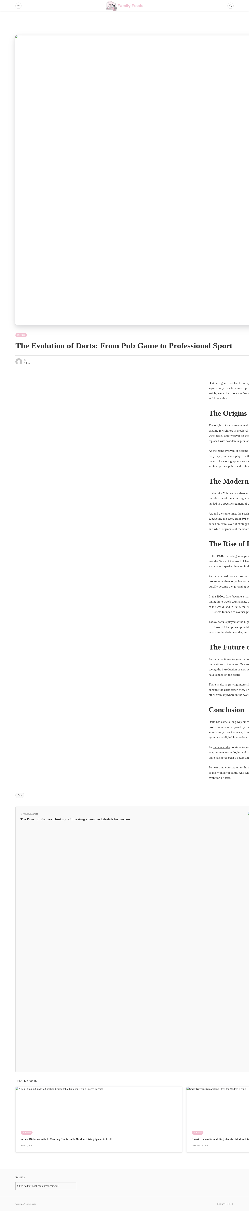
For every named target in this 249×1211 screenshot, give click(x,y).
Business (21, 335)
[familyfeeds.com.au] (125, 5)
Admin (27, 363)
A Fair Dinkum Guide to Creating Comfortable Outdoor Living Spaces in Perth (66, 1139)
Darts (20, 795)
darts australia (221, 747)
